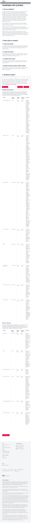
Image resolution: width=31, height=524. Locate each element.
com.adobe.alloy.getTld (6, 401)
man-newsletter (5, 299)
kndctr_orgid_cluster (6, 376)
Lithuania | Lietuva (5, 465)
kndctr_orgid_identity (6, 412)
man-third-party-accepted (5, 266)
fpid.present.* (5, 333)
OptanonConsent (5, 135)
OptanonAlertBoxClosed (6, 100)
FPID (3, 350)
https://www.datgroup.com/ (19, 519)
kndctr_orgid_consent (6, 369)
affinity (4, 244)
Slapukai (8, 84)
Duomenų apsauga (13, 84)
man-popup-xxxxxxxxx (6, 284)
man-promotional (5, 229)
